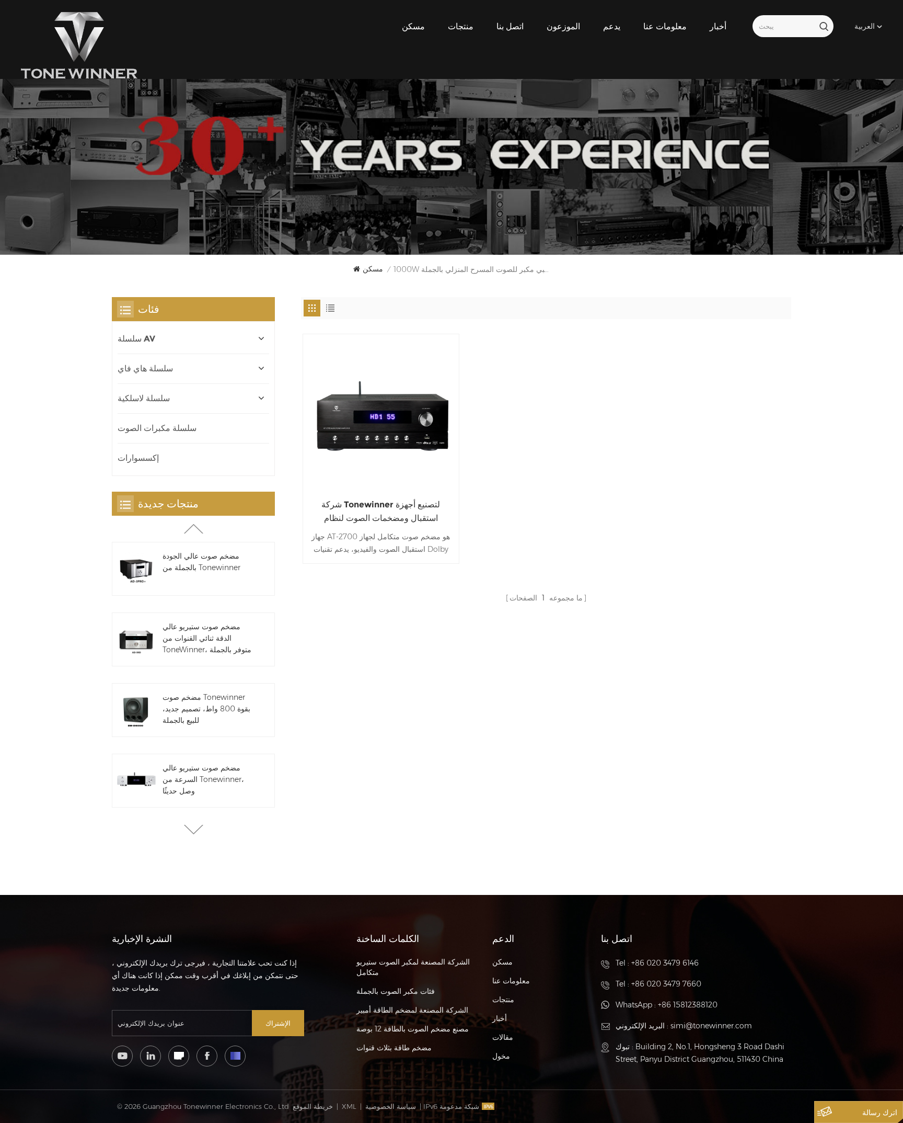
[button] (193, 829)
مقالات (502, 1037)
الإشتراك (278, 1023)
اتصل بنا (510, 26)
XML (349, 1106)
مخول (501, 1056)
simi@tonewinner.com (711, 1025)
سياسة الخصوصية (390, 1106)
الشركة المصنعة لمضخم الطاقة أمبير (412, 1010)
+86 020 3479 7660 (666, 984)
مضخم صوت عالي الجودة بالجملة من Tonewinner (201, 561)
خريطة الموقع (313, 1106)
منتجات (460, 26)
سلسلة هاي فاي (145, 368)
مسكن (413, 26)
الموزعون (563, 26)
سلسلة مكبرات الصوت (157, 428)
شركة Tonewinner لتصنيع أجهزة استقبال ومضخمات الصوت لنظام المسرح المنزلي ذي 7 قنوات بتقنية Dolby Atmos (380, 512)
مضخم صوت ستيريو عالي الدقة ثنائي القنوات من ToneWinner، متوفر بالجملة (207, 638)
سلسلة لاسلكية (144, 398)
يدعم (611, 26)
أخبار (718, 26)
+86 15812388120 (687, 1004)
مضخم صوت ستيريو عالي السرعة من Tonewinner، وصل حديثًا (203, 779)
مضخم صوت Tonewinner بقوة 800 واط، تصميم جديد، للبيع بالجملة (206, 709)
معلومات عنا (665, 26)
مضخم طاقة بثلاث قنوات (394, 1047)
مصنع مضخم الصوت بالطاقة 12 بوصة (412, 1029)
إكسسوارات (138, 458)
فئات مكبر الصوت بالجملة (395, 991)
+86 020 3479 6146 (665, 963)
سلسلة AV (136, 339)
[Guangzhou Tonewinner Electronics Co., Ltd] (79, 45)
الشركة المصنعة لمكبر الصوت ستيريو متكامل (413, 967)
